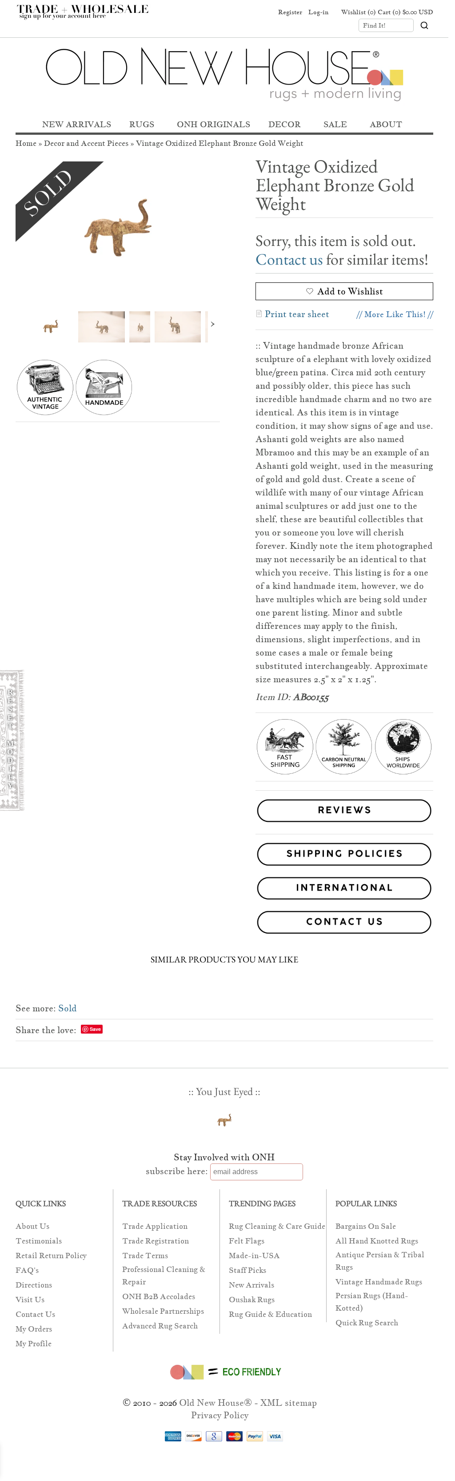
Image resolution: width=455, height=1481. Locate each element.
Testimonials (39, 1241)
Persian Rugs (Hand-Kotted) (371, 1302)
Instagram (263, 12)
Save (95, 1029)
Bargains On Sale (365, 1226)
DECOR (284, 124)
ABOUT (386, 124)
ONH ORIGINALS (213, 124)
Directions (34, 1285)
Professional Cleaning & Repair (163, 1276)
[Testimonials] (344, 823)
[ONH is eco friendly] (224, 1381)
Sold (67, 1008)
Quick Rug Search (366, 1323)
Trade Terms (145, 1255)
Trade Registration (155, 1241)
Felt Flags (246, 1241)
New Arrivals (251, 1285)
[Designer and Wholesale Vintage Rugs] (88, 17)
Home (26, 143)
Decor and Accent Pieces (86, 143)
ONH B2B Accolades (158, 1296)
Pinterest (246, 12)
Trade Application (155, 1226)
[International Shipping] (224, 890)
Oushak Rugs (252, 1299)
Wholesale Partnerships (163, 1311)
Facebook (229, 12)
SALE (335, 124)
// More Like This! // (395, 314)
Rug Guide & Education (270, 1314)
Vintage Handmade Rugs (378, 1282)
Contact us (289, 259)
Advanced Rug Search (160, 1326)
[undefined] (118, 229)
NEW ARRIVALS (76, 124)
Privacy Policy (219, 1415)
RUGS (141, 124)
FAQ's (27, 1270)
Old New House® (215, 1403)
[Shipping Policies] (224, 856)
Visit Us (30, 1299)
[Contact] (224, 924)
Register (290, 12)
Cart (405, 12)
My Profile (34, 1343)
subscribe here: (177, 1171)
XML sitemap (288, 1403)
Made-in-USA (254, 1255)
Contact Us (35, 1314)
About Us (32, 1226)
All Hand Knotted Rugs (376, 1241)
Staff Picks (247, 1270)
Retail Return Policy (51, 1255)
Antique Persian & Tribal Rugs (379, 1261)
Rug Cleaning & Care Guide (277, 1226)
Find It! (374, 25)
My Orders (34, 1329)
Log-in (318, 12)
